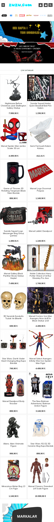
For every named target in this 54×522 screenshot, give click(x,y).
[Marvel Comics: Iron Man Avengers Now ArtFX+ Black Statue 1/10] (40, 312)
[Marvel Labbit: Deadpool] (40, 227)
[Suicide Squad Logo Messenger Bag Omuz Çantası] (13, 227)
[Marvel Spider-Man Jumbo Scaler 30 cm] (13, 142)
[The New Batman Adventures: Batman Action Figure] (40, 397)
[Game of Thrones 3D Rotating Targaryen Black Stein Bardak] (13, 185)
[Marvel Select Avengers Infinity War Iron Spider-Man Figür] (40, 355)
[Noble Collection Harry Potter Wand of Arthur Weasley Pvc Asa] (40, 270)
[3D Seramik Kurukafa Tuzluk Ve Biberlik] (13, 312)
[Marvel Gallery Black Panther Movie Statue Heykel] (13, 270)
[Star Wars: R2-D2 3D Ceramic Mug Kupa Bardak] (40, 440)
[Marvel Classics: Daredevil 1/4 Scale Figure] (40, 483)
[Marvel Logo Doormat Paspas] (40, 185)
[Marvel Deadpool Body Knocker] (13, 397)
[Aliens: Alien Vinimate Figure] (13, 440)
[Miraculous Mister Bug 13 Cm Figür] (13, 483)
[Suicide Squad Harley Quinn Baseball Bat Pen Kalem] (40, 100)
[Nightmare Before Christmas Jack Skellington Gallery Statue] (13, 100)
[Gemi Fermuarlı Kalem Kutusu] (40, 142)
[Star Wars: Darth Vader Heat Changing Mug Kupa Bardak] (13, 355)
